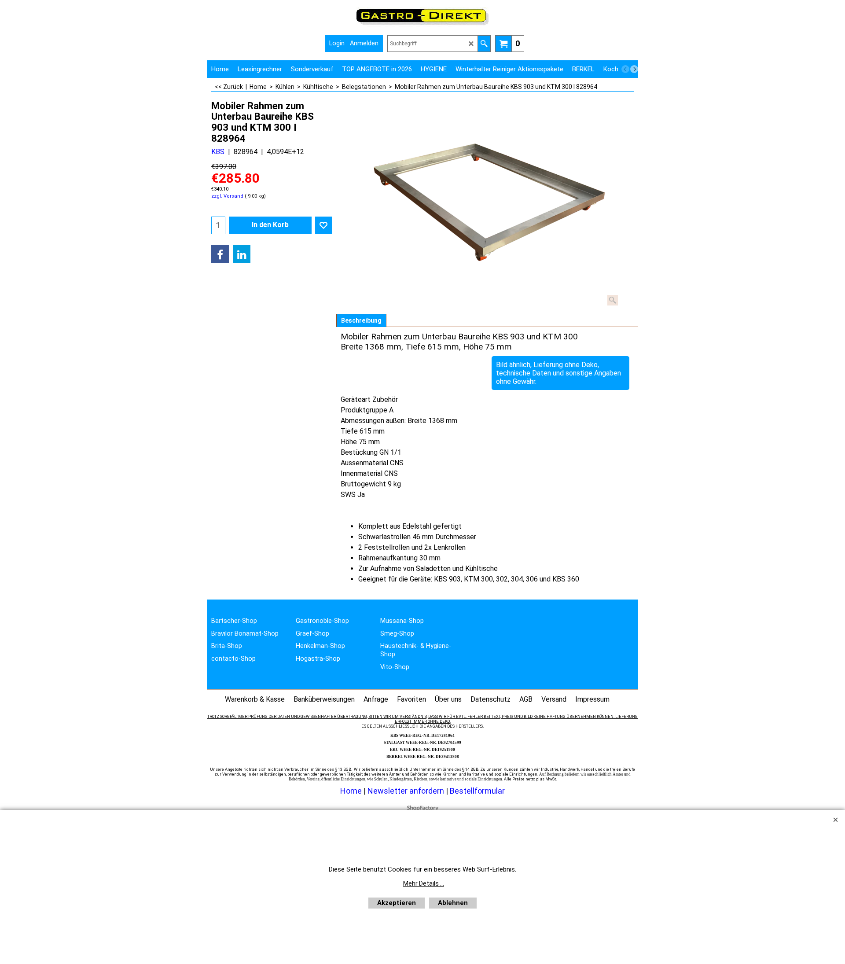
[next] (634, 69)
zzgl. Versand (227, 196)
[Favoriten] (323, 225)
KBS (217, 151)
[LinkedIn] (241, 254)
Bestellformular (477, 790)
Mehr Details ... (423, 883)
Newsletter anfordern (406, 790)
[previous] (625, 69)
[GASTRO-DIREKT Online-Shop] (422, 24)
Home (351, 790)
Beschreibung (361, 320)
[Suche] (484, 44)
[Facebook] (220, 254)
